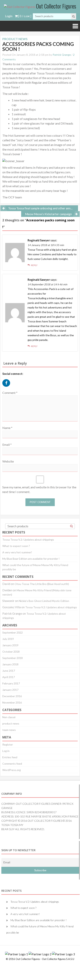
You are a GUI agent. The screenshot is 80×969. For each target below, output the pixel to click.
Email (7, 444)
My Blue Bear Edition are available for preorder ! (31, 558)
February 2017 (11, 683)
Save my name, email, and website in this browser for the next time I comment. (39, 489)
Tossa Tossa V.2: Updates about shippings (28, 539)
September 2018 (12, 658)
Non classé (9, 717)
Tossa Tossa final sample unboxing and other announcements (43, 208)
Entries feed (9, 757)
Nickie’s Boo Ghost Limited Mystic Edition (44, 600)
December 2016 (12, 696)
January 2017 (10, 689)
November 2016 (12, 702)
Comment (9, 392)
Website (8, 461)
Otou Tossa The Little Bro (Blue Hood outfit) (42, 584)
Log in (6, 750)
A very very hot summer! (17, 552)
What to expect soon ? (16, 546)
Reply (34, 265)
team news (9, 729)
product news (10, 723)
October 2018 (11, 651)
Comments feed (12, 763)
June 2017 (8, 670)
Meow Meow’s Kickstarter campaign (48, 214)
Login (8, 16)
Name (7, 428)
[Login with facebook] (7, 387)
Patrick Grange (62, 54)
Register (7, 744)
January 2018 (10, 664)
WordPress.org (11, 770)
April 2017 (8, 677)
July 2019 (8, 638)
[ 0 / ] (24, 16)
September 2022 (12, 632)
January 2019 (10, 645)
